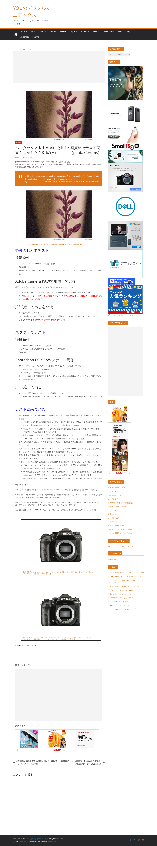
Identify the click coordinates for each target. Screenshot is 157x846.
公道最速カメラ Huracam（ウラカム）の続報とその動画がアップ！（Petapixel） (81, 762)
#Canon (23, 31)
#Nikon (43, 31)
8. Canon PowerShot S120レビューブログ (123, 609)
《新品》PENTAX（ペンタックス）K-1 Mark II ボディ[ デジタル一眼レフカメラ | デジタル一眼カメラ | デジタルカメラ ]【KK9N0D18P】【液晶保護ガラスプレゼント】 (59, 573)
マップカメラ (113, 491)
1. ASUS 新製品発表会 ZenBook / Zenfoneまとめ (126, 572)
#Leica (121, 31)
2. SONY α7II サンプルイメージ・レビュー (123, 586)
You (31, 157)
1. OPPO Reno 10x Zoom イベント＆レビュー (124, 576)
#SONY (33, 31)
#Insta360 (24, 37)
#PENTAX (96, 31)
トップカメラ (113, 522)
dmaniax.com (113, 559)
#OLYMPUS (85, 31)
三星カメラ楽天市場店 (116, 525)
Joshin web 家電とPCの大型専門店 (120, 503)
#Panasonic (109, 31)
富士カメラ (112, 514)
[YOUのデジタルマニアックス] (16, 34)
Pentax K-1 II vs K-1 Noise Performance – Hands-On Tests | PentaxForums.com (72, 181)
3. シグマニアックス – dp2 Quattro (121, 590)
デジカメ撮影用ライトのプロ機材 (120, 533)
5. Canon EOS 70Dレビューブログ (120, 598)
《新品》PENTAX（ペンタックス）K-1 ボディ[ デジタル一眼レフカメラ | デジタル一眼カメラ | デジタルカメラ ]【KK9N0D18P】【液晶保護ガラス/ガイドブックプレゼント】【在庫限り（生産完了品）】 (57, 638)
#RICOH (63, 31)
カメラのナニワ (113, 518)
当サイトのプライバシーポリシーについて (123, 546)
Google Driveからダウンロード (54, 490)
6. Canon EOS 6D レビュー (118, 601)
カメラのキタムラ (114, 495)
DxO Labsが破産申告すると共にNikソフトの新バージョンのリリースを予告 (36, 762)
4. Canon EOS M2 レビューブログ (120, 594)
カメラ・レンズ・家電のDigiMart (120, 529)
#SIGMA (53, 31)
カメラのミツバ (113, 499)
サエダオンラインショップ (117, 506)
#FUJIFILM (73, 31)
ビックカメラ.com (114, 487)
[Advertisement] (59, 67)
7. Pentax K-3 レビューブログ (119, 605)
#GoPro (35, 37)
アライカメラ (113, 510)
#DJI (128, 31)
